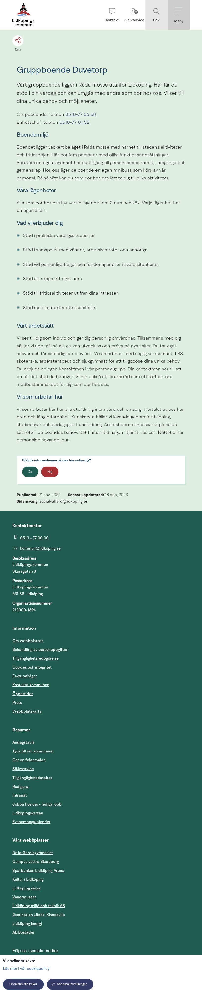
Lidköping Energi (50, 923)
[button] (112, 15)
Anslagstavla (23, 742)
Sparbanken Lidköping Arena (38, 870)
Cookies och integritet (32, 667)
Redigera (20, 786)
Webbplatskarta (27, 711)
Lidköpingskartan (51, 813)
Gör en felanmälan (29, 760)
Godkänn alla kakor (23, 984)
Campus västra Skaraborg (35, 861)
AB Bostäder (47, 932)
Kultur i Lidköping (28, 879)
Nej (49, 472)
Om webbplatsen (28, 640)
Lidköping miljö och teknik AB (38, 906)
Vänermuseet (24, 897)
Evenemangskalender (55, 822)
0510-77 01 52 (74, 122)
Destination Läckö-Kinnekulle (62, 914)
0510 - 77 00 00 (34, 538)
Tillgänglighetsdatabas (55, 777)
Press (17, 702)
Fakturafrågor (24, 676)
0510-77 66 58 (80, 114)
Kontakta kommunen (30, 685)
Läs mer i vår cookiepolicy (26, 969)
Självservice (46, 769)
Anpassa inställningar (72, 984)
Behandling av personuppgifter (39, 649)
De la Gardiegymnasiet (32, 853)
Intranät (43, 795)
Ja (30, 472)
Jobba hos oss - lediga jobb (37, 804)
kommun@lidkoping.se (40, 548)
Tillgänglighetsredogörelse (35, 658)
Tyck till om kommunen (56, 751)
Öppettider (22, 694)
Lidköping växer (26, 888)
